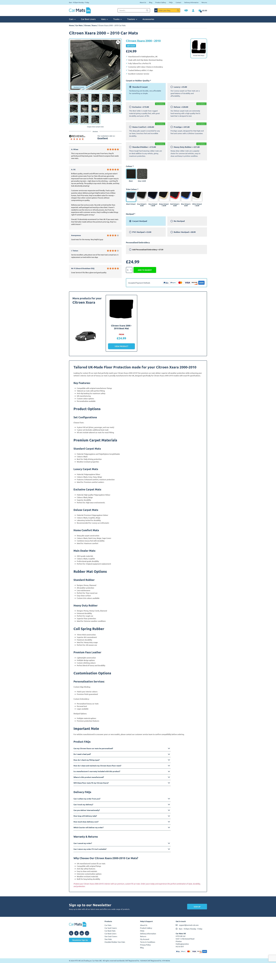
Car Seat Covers (111, 928)
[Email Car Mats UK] (87, 933)
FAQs (171, 2)
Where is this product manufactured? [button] (89, 777)
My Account (144, 939)
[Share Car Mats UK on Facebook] (76, 933)
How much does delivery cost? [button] (86, 822)
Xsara (94, 25)
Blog (150, 2)
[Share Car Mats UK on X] (71, 933)
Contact (178, 2)
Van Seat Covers (111, 936)
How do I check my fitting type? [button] (87, 760)
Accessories (148, 19)
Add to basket (145, 270)
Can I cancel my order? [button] (83, 843)
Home (71, 25)
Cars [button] (71, 19)
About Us (143, 2)
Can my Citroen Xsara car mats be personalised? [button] (93, 748)
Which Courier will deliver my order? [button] (89, 827)
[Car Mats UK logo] (84, 924)
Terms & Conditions (147, 942)
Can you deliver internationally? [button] (87, 810)
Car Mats (79, 25)
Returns (204, 2)
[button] (118, 42)
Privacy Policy (145, 945)
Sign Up (197, 906)
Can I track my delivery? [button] (83, 804)
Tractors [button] (131, 19)
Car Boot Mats (110, 931)
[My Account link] (193, 10)
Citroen (87, 25)
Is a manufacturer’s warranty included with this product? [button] (97, 771)
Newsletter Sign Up (80, 940)
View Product (121, 346)
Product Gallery (160, 2)
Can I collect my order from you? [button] (87, 799)
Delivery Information (191, 2)
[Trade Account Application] (186, 11)
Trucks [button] (116, 19)
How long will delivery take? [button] (85, 816)
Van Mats (108, 939)
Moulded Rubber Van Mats (115, 942)
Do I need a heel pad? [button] (82, 754)
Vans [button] (103, 19)
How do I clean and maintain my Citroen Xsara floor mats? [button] (97, 765)
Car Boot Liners (88, 19)
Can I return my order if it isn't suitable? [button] (90, 849)
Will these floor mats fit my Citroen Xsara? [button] (91, 783)
